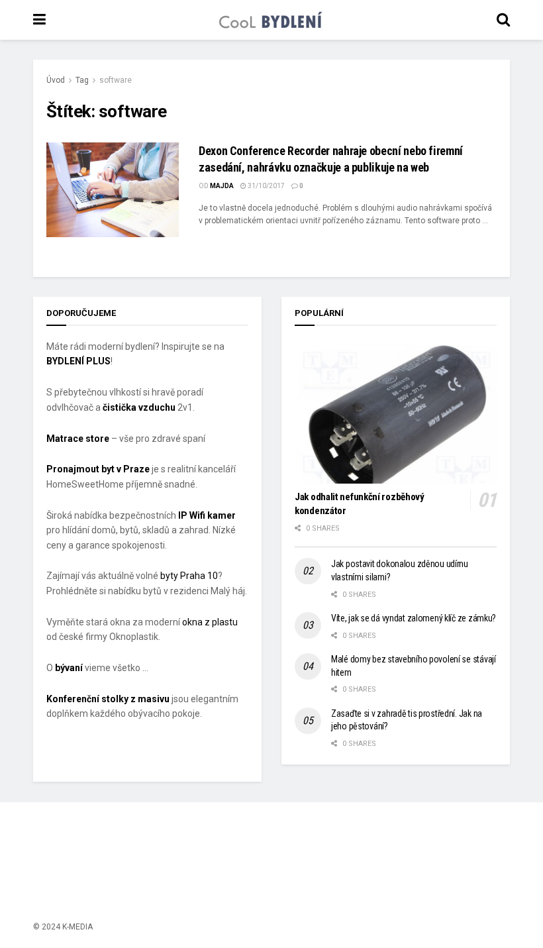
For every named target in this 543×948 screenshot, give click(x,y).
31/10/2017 (265, 185)
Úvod (55, 80)
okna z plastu (210, 622)
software (115, 80)
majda (222, 185)
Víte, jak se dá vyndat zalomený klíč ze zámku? (413, 618)
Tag (82, 80)
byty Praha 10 (189, 575)
